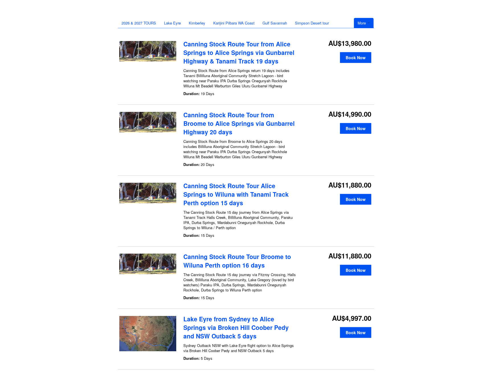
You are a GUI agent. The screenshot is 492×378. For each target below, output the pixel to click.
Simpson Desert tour (312, 23)
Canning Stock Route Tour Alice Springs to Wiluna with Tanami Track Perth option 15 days (236, 194)
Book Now (356, 57)
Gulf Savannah (275, 23)
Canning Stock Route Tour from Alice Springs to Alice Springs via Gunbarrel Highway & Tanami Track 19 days (238, 52)
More (362, 23)
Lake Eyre (172, 23)
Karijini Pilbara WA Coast (234, 23)
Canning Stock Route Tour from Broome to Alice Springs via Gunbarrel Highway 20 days (239, 123)
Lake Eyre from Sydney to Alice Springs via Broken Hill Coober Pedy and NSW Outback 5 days (236, 327)
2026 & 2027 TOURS (139, 23)
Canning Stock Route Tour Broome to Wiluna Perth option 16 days (237, 260)
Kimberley (197, 23)
